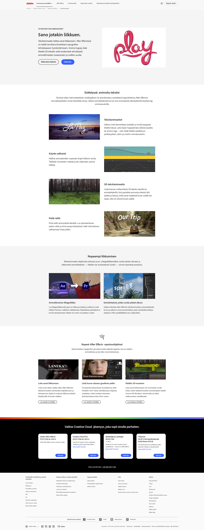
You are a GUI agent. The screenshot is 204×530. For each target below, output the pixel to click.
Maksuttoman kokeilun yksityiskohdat (108, 3)
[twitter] (50, 526)
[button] (161, 3)
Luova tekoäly (29, 483)
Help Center (121, 481)
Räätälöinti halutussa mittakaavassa (65, 481)
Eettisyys (151, 506)
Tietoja (151, 483)
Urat (150, 486)
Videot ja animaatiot (31, 491)
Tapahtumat (152, 489)
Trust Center (152, 503)
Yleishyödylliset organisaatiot (95, 483)
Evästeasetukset (146, 526)
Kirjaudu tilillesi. (153, 481)
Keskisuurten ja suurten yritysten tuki (128, 492)
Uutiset (151, 492)
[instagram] (46, 526)
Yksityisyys (129, 526)
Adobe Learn (121, 489)
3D (26, 497)
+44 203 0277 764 (109, 467)
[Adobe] (30, 3)
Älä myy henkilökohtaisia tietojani (161, 526)
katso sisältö (76, 447)
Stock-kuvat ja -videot (31, 503)
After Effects (60, 3)
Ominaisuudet (72, 3)
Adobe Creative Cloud (39, 8)
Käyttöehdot (137, 526)
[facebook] (42, 526)
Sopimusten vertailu (86, 3)
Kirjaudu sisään (171, 3)
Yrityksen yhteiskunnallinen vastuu (158, 495)
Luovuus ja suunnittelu (43, 3)
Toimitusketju (152, 501)
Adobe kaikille (152, 509)
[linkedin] (53, 526)
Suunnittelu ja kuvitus (31, 488)
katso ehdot (109, 449)
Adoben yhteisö (122, 486)
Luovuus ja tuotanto (61, 489)
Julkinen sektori (91, 486)
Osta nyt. (68, 62)
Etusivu (28, 8)
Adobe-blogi (152, 512)
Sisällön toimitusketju (62, 483)
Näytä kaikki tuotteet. (31, 506)
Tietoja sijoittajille (153, 498)
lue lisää (83, 447)
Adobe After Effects (53, 8)
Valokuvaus (28, 486)
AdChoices (175, 526)
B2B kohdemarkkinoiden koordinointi (66, 492)
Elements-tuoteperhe (31, 500)
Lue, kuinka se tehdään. (47, 402)
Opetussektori (91, 481)
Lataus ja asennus (122, 483)
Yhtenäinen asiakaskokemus (63, 486)
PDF (27, 494)
